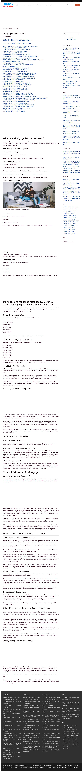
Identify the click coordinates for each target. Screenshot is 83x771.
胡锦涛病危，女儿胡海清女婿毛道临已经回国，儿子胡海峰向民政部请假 (71, 704)
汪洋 (65, 225)
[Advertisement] (41, 18)
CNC (63, 697)
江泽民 (74, 223)
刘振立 (74, 211)
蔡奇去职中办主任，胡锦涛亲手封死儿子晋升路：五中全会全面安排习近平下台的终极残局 (71, 198)
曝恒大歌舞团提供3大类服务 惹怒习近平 (12, 61)
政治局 (65, 219)
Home (4, 28)
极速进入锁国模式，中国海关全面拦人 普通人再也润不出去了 (17, 84)
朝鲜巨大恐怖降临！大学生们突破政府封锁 (13, 79)
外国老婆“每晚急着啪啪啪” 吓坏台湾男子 (13, 66)
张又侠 (69, 217)
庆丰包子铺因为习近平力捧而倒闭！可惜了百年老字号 (15, 51)
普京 (69, 219)
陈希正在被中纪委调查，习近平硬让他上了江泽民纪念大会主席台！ (18, 106)
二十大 (71, 209)
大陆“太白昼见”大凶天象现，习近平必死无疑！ (14, 63)
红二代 (65, 229)
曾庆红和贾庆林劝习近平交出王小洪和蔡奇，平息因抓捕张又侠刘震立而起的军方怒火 (71, 710)
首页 (78, 5)
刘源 (65, 213)
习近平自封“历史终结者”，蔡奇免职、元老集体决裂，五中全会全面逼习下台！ (71, 193)
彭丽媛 (74, 217)
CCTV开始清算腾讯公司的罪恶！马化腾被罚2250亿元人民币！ (17, 49)
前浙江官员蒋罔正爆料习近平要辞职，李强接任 (14, 111)
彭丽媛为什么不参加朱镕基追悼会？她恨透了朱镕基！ (15, 90)
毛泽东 (69, 223)
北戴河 (72, 213)
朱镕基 (65, 221)
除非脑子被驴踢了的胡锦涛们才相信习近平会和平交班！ (16, 101)
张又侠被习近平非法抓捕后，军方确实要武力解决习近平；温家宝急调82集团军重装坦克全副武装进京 (71, 163)
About (57, 767)
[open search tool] (67, 5)
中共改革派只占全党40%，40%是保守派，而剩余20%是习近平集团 (18, 76)
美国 (69, 229)
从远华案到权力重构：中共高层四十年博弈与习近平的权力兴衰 (17, 93)
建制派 (74, 215)
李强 (77, 221)
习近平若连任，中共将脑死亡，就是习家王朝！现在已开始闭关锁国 (18, 105)
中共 (69, 206)
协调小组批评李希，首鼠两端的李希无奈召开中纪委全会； (16, 54)
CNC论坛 (17, 43)
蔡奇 (69, 231)
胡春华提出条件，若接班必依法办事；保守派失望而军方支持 (17, 58)
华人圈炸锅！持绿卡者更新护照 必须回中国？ (13, 81)
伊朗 (76, 209)
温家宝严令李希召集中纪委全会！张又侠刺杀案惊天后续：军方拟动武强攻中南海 (71, 153)
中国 (73, 206)
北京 (68, 213)
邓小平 (65, 233)
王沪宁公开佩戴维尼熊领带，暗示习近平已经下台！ (15, 88)
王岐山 (65, 227)
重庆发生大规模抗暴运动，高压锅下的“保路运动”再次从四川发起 (18, 95)
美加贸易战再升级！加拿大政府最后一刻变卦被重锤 (15, 71)
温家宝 (72, 225)
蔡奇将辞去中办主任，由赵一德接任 (11, 91)
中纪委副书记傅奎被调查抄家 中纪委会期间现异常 (14, 48)
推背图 (74, 39)
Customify (5, 768)
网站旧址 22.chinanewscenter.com (18, 40)
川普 (70, 215)
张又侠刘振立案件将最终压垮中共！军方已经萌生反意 (15, 69)
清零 (68, 225)
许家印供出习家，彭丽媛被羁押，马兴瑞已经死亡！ (15, 86)
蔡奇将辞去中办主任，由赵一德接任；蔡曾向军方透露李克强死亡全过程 (19, 96)
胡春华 (73, 229)
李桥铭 (65, 223)
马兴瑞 (73, 233)
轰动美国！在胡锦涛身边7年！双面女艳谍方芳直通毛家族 (16, 108)
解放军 (73, 231)
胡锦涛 (65, 231)
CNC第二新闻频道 (10, 43)
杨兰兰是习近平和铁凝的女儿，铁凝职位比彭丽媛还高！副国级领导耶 (19, 100)
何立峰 (65, 211)
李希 (74, 221)
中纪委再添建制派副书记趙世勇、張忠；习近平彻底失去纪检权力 (18, 64)
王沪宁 (73, 227)
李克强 (69, 221)
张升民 (65, 217)
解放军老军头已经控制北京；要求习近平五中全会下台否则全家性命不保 (19, 73)
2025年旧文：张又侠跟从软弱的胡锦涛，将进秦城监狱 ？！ (17, 68)
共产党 (69, 211)
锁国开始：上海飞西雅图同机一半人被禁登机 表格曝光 (15, 103)
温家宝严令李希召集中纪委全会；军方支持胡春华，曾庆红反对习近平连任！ (20, 46)
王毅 (69, 227)
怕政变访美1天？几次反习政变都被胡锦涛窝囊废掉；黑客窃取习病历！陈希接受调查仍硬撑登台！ (25, 98)
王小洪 (77, 225)
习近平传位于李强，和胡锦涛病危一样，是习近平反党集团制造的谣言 (19, 78)
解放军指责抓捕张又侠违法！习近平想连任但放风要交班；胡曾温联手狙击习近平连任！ (23, 59)
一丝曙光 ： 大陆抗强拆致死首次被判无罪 (12, 53)
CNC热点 (28, 43)
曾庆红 (73, 219)
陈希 (69, 233)
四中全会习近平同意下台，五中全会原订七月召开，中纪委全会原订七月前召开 (21, 56)
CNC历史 (23, 43)
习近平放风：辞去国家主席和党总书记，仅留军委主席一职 (16, 83)
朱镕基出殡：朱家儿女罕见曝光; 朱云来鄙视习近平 (15, 110)
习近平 (77, 206)
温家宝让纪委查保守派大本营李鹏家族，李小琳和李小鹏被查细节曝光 (19, 74)
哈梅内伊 (66, 215)
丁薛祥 (65, 206)
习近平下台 (66, 209)
